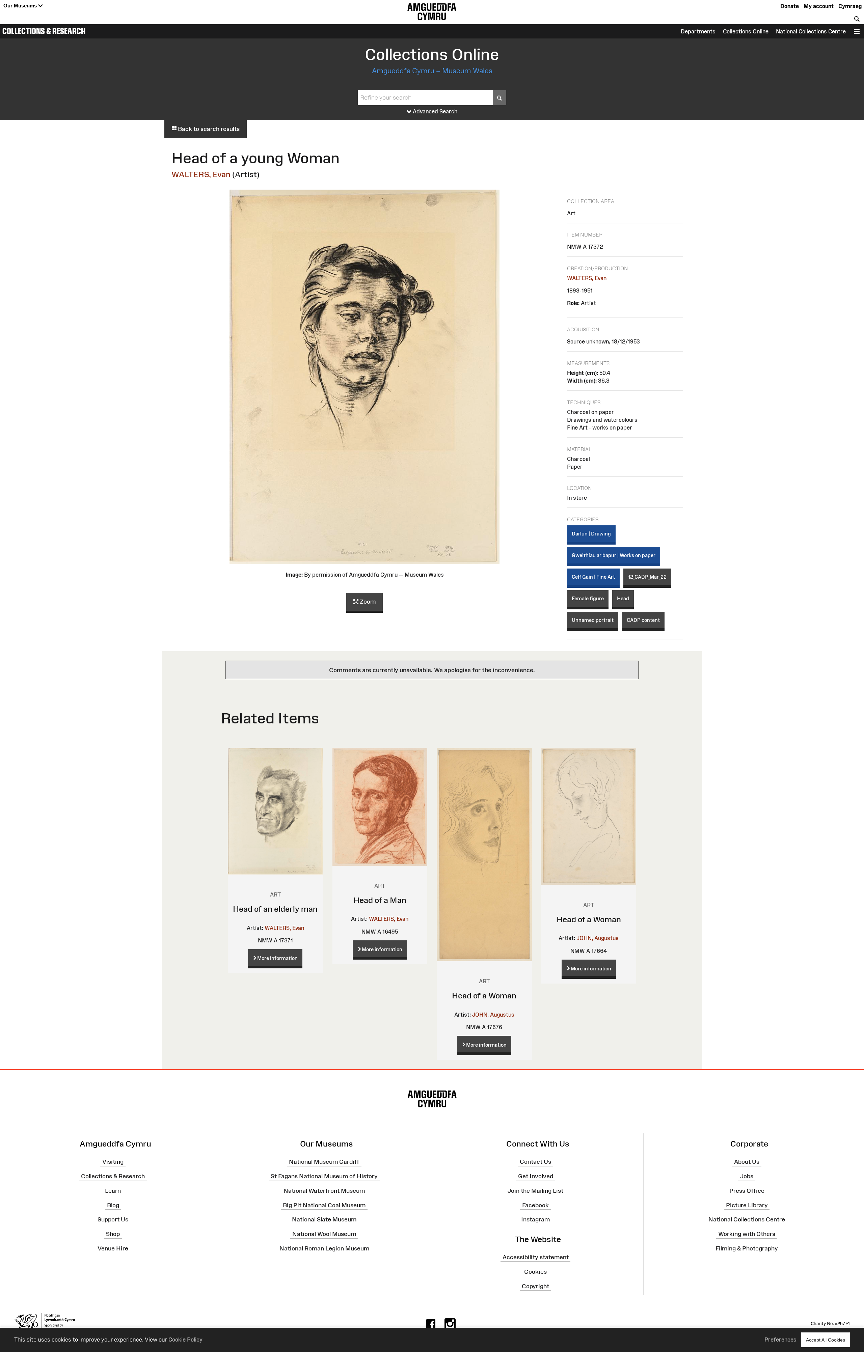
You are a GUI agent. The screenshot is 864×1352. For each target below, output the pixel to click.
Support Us (113, 1219)
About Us (746, 1161)
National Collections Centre (811, 31)
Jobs (746, 1176)
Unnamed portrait (593, 620)
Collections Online (745, 31)
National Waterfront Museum (324, 1190)
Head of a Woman (484, 995)
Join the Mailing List (535, 1190)
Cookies (535, 1271)
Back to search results (208, 129)
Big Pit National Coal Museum (324, 1205)
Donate (789, 6)
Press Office (746, 1190)
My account (819, 6)
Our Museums (20, 5)
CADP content (643, 620)
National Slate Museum (324, 1219)
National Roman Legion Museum (324, 1248)
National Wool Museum (324, 1234)
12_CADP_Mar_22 (647, 577)
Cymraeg (850, 6)
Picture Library (747, 1205)
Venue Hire (113, 1248)
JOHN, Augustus (493, 1015)
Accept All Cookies (825, 1340)
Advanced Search (434, 111)
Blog (113, 1205)
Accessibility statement (536, 1257)
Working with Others (746, 1234)
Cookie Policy (185, 1339)
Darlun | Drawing (591, 533)
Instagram (535, 1219)
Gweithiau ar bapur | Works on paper (613, 555)
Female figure (588, 598)
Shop (113, 1234)
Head (623, 598)
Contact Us (535, 1161)
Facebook (535, 1205)
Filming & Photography (747, 1248)
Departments (698, 31)
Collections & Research (43, 31)
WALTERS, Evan (201, 174)
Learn (113, 1190)
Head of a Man (379, 900)
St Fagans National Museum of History (324, 1176)
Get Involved (535, 1176)
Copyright (535, 1285)
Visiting (113, 1161)
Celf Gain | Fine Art (593, 577)
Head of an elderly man (275, 908)
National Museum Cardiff (324, 1161)
